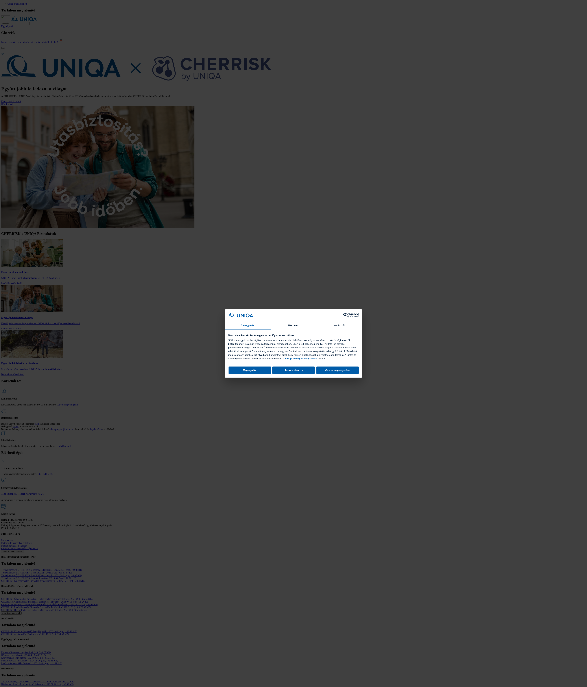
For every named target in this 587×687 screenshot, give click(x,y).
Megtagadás (249, 370)
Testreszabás (292, 370)
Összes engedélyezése (337, 370)
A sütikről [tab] (339, 325)
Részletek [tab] (293, 325)
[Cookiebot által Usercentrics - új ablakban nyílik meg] (345, 315)
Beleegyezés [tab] (247, 325)
